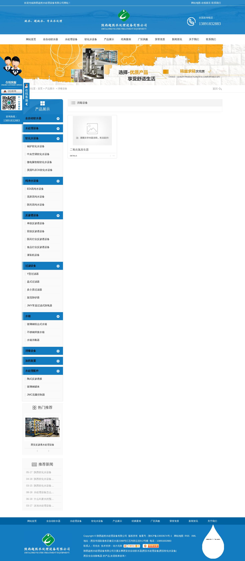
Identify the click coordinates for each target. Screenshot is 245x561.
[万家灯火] (132, 545)
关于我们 (194, 39)
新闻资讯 (177, 39)
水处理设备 (71, 39)
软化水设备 (90, 39)
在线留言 (206, 3)
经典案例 (126, 39)
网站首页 (31, 39)
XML (193, 535)
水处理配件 (32, 370)
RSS (187, 535)
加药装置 (30, 360)
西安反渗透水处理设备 (42, 444)
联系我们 (216, 3)
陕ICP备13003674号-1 (160, 535)
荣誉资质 (160, 39)
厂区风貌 (143, 39)
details (73, 156)
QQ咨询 (12, 91)
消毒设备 (62, 88)
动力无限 (117, 545)
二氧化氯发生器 (79, 149)
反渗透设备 (32, 215)
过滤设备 (30, 265)
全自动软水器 (50, 39)
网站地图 (195, 3)
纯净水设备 (32, 180)
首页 (40, 88)
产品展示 (109, 39)
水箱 (28, 316)
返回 (215, 88)
